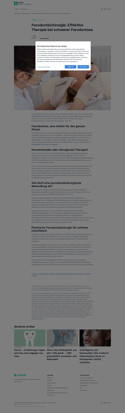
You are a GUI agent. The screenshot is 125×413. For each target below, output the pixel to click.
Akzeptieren (83, 66)
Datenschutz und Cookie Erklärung (68, 61)
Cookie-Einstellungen (43, 67)
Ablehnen (70, 66)
